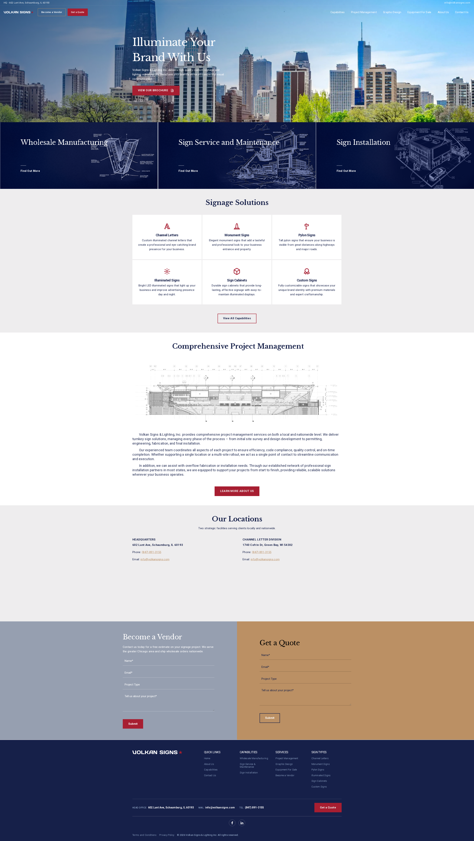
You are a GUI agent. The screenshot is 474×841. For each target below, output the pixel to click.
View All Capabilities (237, 318)
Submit (133, 723)
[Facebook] (232, 823)
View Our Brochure (153, 90)
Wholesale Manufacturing (254, 758)
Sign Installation (249, 772)
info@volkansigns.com (457, 2)
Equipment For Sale (419, 12)
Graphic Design (392, 12)
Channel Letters (320, 758)
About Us (443, 12)
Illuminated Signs (321, 775)
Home (207, 758)
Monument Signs (320, 764)
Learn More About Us (237, 491)
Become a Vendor (51, 12)
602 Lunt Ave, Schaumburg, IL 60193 (171, 807)
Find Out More (30, 171)
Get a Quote (77, 12)
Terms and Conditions (144, 835)
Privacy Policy (166, 835)
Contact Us (461, 12)
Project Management (364, 12)
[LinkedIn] (241, 823)
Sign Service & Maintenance (248, 765)
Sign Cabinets (319, 781)
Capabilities (338, 12)
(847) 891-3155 (151, 552)
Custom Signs (319, 786)
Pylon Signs (317, 769)
